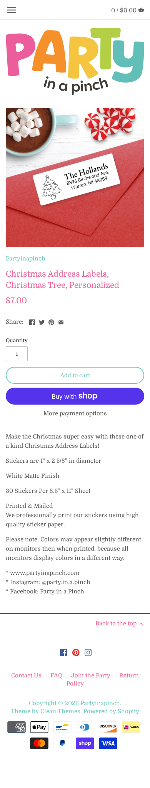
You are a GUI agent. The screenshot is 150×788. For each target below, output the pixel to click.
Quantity (17, 340)
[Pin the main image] (51, 321)
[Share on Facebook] (32, 321)
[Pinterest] (76, 652)
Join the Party (90, 675)
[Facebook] (63, 652)
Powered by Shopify (111, 711)
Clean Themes (60, 711)
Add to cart (75, 375)
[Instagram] (88, 652)
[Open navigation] (11, 10)
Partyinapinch (25, 258)
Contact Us (27, 675)
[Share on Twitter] (42, 321)
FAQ (56, 675)
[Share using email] (61, 321)
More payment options (75, 413)
